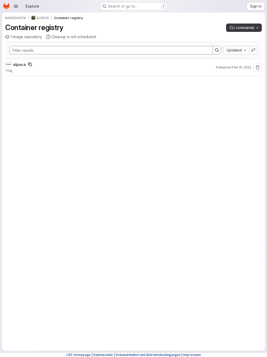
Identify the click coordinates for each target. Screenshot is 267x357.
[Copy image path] (30, 64)
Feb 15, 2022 (241, 67)
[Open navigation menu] (16, 6)
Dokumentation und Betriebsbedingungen (148, 355)
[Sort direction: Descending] (253, 50)
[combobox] (236, 50)
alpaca (19, 64)
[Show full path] (8, 64)
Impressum (192, 355)
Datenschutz (103, 355)
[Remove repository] (257, 67)
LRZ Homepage (78, 355)
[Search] (217, 50)
